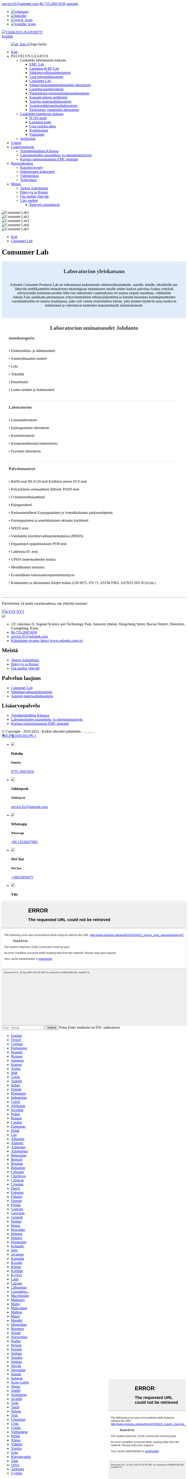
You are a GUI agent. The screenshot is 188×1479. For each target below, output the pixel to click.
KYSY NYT (15, 612)
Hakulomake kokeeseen (37, 172)
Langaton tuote (40, 122)
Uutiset (16, 143)
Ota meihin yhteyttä (34, 196)
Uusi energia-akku (42, 126)
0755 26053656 (22, 771)
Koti (14, 52)
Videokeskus (29, 176)
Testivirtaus (28, 180)
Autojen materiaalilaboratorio (50, 101)
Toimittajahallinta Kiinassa (39, 151)
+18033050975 (22, 877)
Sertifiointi (27, 139)
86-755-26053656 (52, 4)
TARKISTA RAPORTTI (24, 32)
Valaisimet (36, 134)
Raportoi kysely (31, 167)
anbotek (72, 4)
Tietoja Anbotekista (34, 188)
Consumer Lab (40, 81)
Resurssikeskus (22, 163)
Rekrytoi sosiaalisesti (44, 205)
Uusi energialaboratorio (46, 77)
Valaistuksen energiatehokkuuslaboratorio (59, 93)
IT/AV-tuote (38, 118)
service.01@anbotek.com (20, 4)
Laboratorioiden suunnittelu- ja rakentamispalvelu (56, 155)
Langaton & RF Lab (44, 68)
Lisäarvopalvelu (22, 147)
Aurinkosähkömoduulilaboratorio (53, 106)
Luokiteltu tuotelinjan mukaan (42, 114)
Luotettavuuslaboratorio (46, 89)
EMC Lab (36, 64)
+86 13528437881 (24, 842)
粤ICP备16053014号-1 (19, 736)
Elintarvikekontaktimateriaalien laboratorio (60, 85)
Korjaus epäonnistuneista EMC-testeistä (49, 159)
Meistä (16, 184)
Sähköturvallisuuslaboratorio (50, 73)
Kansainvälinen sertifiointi (48, 97)
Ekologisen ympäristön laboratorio (54, 110)
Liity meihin (29, 200)
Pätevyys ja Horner (34, 192)
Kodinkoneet (38, 130)
